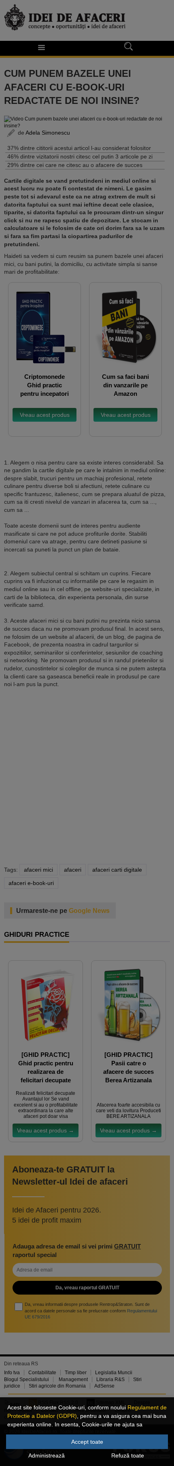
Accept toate (87, 1442)
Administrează (46, 1455)
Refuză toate (127, 1455)
